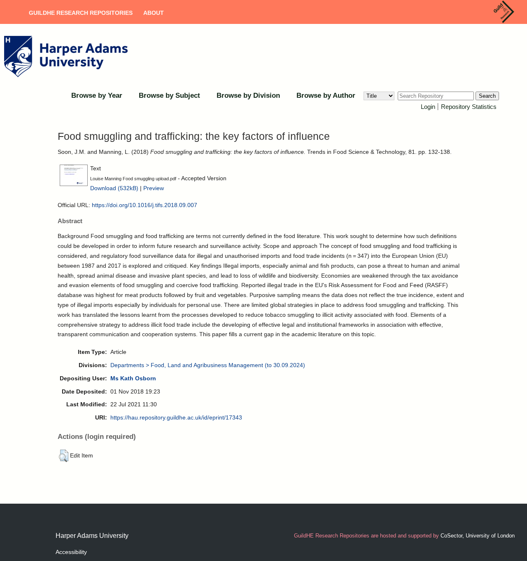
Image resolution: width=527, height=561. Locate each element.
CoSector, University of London (478, 536)
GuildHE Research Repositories (81, 12)
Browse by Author (325, 95)
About (153, 12)
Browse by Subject (169, 95)
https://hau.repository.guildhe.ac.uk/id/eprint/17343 (176, 417)
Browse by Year (96, 95)
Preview (153, 188)
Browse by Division (248, 95)
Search (487, 96)
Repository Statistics (469, 106)
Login (428, 106)
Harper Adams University (92, 535)
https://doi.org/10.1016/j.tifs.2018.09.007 (144, 205)
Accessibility (71, 552)
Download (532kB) (114, 188)
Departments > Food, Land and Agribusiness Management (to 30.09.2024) (207, 365)
